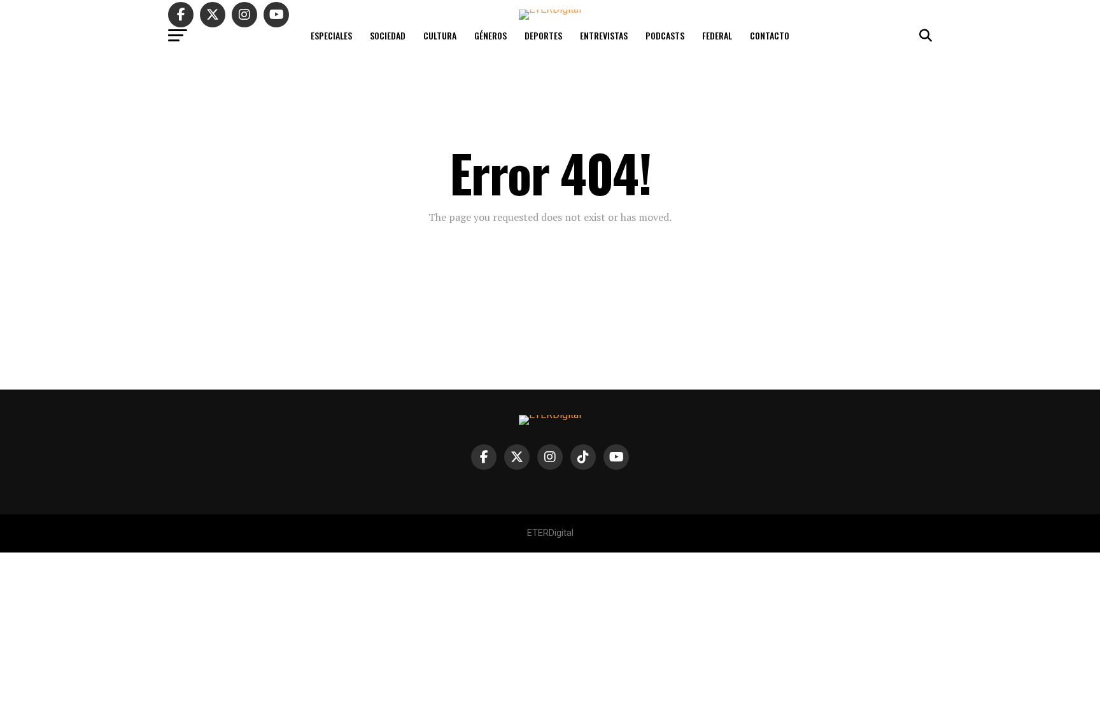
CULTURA (439, 35)
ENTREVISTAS (604, 35)
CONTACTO (769, 35)
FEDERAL (717, 35)
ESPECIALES (331, 35)
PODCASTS (664, 35)
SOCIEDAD (387, 35)
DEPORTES (543, 35)
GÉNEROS (490, 35)
